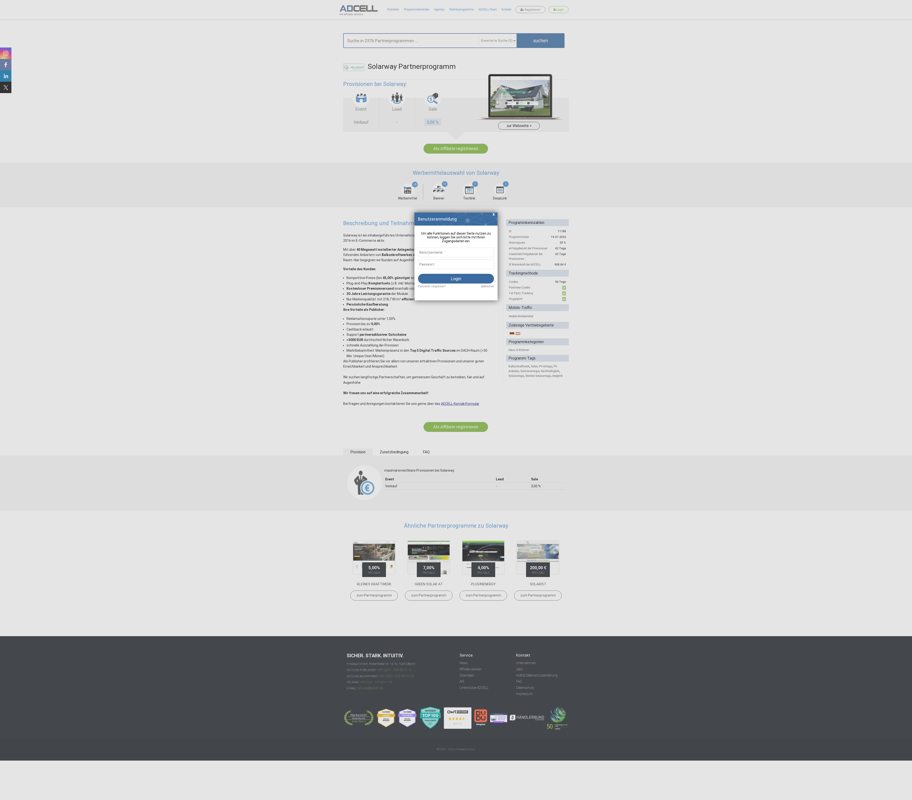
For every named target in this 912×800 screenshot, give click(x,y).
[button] (493, 215)
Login (456, 278)
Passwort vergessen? (432, 286)
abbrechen (487, 286)
